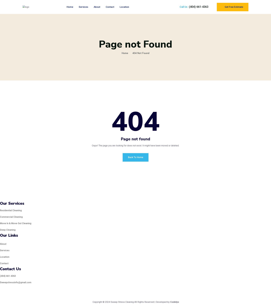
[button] (93, 257)
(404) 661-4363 (198, 6)
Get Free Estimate (233, 7)
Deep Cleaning (8, 230)
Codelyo (174, 302)
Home (70, 6)
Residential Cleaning (11, 210)
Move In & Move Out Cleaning (15, 223)
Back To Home (135, 157)
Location (124, 6)
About (97, 6)
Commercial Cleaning (11, 217)
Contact (110, 6)
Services (83, 6)
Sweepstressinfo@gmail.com (15, 282)
